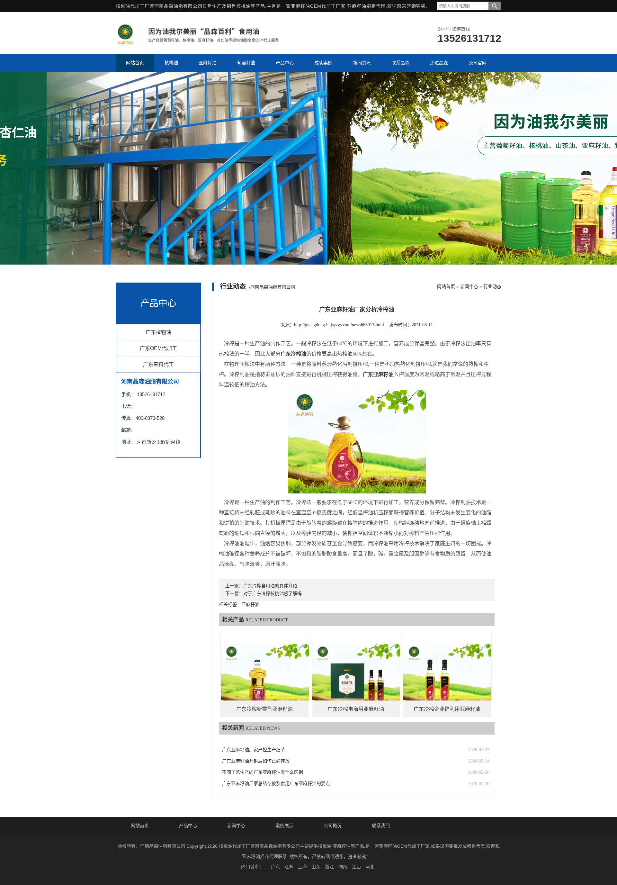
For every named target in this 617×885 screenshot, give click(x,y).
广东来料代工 (158, 364)
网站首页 (446, 286)
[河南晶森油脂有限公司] (199, 44)
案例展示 (284, 825)
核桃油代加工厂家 (135, 6)
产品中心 (188, 825)
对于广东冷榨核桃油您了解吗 (272, 593)
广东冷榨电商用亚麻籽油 (355, 709)
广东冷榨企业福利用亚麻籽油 (447, 709)
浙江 (329, 866)
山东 (315, 866)
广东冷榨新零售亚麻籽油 (264, 709)
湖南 (342, 866)
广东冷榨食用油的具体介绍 (270, 585)
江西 (356, 866)
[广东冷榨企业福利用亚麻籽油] (447, 677)
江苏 (288, 866)
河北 (369, 866)
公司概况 (333, 825)
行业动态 (492, 286)
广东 (275, 866)
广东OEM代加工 (158, 348)
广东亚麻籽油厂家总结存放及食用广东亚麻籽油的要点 (276, 783)
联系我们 (381, 825)
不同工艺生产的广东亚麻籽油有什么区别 (262, 772)
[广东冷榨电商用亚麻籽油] (356, 677)
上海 (302, 866)
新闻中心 (469, 286)
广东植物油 (158, 332)
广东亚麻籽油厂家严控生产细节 (253, 749)
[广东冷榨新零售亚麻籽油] (265, 677)
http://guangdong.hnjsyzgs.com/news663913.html (339, 324)
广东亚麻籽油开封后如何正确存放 (256, 761)
